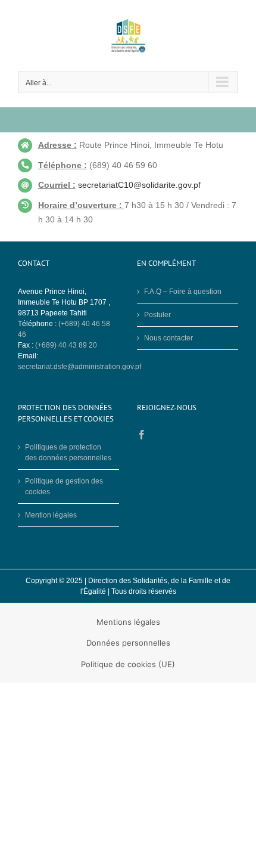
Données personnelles (128, 642)
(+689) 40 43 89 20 (66, 345)
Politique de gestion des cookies (64, 486)
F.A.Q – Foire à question (182, 291)
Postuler (157, 315)
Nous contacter (168, 338)
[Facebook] (141, 434)
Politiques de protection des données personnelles (68, 452)
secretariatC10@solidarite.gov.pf (139, 185)
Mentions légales (128, 622)
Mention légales (51, 515)
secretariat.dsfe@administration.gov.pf (79, 366)
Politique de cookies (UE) (128, 664)
